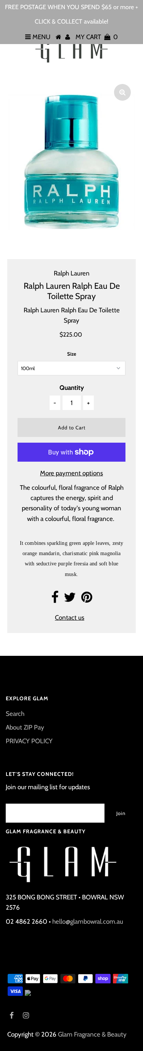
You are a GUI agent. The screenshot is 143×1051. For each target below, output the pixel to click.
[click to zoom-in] (122, 92)
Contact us (69, 617)
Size (71, 354)
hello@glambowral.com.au (87, 921)
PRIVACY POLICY (29, 741)
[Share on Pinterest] (86, 599)
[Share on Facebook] (54, 599)
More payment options (71, 473)
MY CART (97, 37)
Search (15, 713)
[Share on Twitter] (70, 599)
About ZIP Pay (25, 727)
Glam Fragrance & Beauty (92, 1034)
